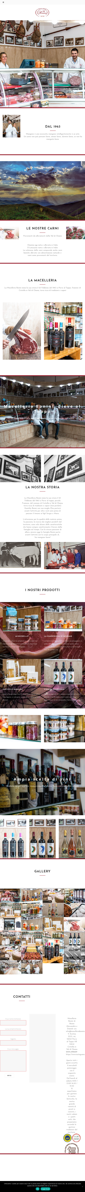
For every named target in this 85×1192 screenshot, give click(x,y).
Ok (38, 1189)
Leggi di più (45, 1189)
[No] (82, 1186)
